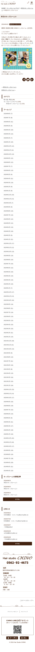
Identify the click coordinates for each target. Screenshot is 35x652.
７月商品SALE (8, 527)
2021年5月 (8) (8, 369)
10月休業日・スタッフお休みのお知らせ (16, 515)
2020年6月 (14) (8, 414)
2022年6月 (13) (8, 316)
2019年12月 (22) (9, 438)
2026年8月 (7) (8, 113)
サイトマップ (24, 611)
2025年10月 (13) (9, 154)
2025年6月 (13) (8, 170)
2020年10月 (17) (9, 397)
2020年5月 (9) (8, 418)
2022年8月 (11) (8, 308)
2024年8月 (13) (8, 211)
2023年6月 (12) (8, 268)
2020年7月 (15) (8, 410)
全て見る (17, 499)
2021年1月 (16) (8, 385)
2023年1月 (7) (8, 288)
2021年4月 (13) (8, 373)
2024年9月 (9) (8, 207)
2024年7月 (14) (8, 215)
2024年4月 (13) (8, 227)
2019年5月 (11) (8, 466)
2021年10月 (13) (9, 349)
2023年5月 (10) (8, 272)
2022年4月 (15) (8, 324)
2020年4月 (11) (8, 422)
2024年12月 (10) (9, 195)
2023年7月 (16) (8, 263)
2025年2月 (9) (8, 186)
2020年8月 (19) (8, 405)
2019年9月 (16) (8, 450)
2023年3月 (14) (8, 280)
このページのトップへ (27, 600)
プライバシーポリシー (12, 611)
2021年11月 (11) (9, 345)
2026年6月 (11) (8, 121)
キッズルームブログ (10, 101)
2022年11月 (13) (9, 296)
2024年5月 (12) (8, 223)
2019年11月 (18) (9, 442)
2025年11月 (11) (9, 150)
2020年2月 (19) (8, 430)
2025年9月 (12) (8, 158)
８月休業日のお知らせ (10, 533)
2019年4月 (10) (8, 470)
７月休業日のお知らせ (10, 539)
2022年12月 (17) (9, 292)
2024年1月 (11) (8, 239)
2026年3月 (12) (8, 134)
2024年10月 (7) (8, 203)
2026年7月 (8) (8, 117)
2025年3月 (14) (8, 182)
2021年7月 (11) (8, 361)
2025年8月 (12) (8, 162)
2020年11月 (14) (9, 393)
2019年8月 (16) (8, 454)
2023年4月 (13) (8, 276)
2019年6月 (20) (8, 462)
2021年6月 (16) (8, 365)
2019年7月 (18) (8, 458)
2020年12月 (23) (9, 389)
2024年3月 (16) (8, 231)
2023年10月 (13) (9, 251)
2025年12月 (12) (9, 146)
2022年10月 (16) (9, 300)
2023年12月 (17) (9, 243)
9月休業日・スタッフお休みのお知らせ (16, 521)
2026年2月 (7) (8, 138)
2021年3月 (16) (8, 377)
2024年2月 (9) (8, 235)
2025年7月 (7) (8, 166)
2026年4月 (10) (8, 130)
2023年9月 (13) (8, 255)
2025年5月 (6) (8, 174)
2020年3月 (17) (8, 426)
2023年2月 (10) (8, 284)
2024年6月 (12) (8, 219)
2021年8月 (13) (8, 357)
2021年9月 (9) (8, 353)
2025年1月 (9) (8, 190)
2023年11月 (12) (9, 247)
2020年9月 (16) (8, 401)
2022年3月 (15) (8, 328)
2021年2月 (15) (8, 381)
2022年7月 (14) (8, 312)
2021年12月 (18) (9, 341)
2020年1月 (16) (8, 434)
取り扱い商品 (8, 99)
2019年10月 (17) (9, 446)
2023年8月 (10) (8, 259)
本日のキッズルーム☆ (9, 87)
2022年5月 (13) (8, 320)
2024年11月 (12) (9, 199)
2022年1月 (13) (8, 336)
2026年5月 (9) (8, 126)
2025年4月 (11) (8, 178)
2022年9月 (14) (8, 304)
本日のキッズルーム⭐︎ (7, 90)
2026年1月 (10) (8, 142)
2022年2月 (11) (8, 332)
